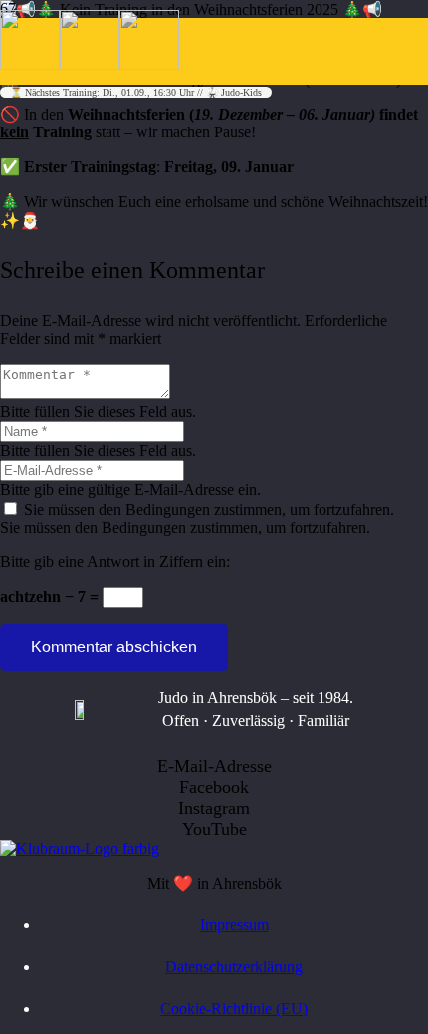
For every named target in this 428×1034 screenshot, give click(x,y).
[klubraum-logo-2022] (79, 848)
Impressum (234, 924)
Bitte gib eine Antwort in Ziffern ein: (115, 561)
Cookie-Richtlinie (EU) (234, 1008)
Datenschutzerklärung (234, 966)
